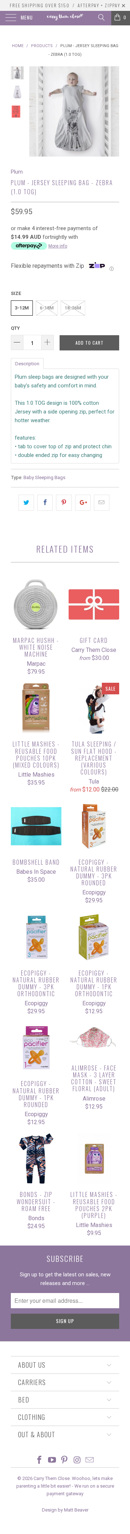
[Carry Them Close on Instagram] (77, 1460)
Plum (17, 172)
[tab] (27, 363)
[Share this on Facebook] (45, 503)
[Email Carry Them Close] (89, 1460)
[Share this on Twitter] (26, 503)
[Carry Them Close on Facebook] (39, 1460)
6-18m (47, 308)
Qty (15, 328)
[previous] (36, 111)
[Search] (101, 17)
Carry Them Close (52, 1478)
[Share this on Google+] (83, 503)
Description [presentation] (27, 363)
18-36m (73, 308)
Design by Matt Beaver (65, 1510)
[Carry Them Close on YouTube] (52, 1460)
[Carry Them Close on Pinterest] (64, 1460)
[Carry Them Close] (65, 18)
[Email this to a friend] (101, 503)
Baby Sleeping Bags (44, 477)
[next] (112, 111)
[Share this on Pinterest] (64, 503)
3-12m (22, 308)
